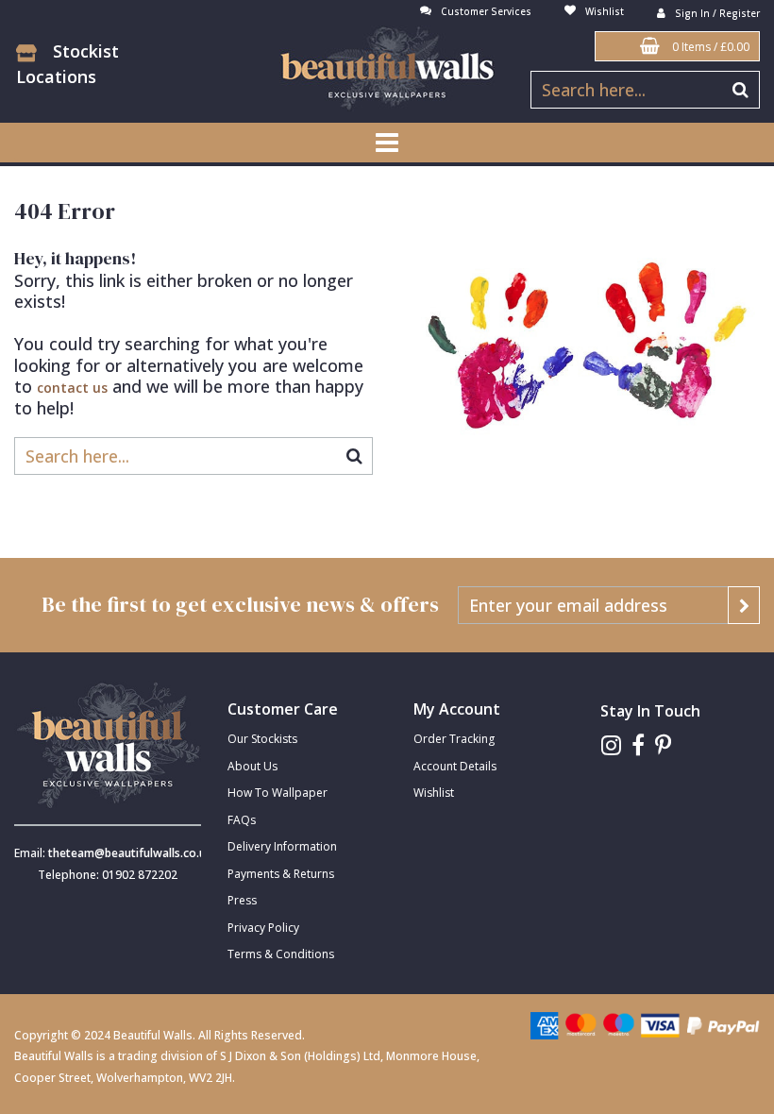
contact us (72, 388)
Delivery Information (282, 846)
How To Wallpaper (277, 792)
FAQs (241, 820)
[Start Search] (741, 90)
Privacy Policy (263, 927)
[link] (611, 745)
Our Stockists (262, 739)
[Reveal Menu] (387, 142)
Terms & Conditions (280, 954)
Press (242, 900)
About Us (252, 766)
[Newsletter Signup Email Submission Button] (744, 605)
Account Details (454, 766)
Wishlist (433, 792)
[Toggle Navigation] (387, 142)
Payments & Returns (280, 874)
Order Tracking (454, 739)
